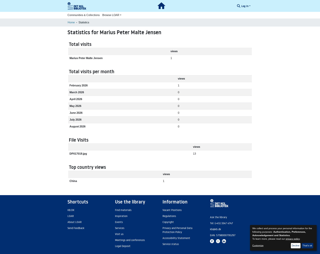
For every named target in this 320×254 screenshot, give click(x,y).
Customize (258, 245)
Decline (296, 245)
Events (119, 222)
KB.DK (71, 210)
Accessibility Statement (176, 238)
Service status (170, 244)
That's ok (307, 245)
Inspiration (121, 216)
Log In (244, 6)
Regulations (169, 216)
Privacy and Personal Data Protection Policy (177, 230)
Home (71, 22)
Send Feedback (76, 228)
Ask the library (218, 217)
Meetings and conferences (130, 240)
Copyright (168, 222)
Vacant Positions (172, 210)
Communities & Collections (84, 15)
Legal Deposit (122, 246)
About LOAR (75, 222)
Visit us (119, 234)
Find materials (123, 210)
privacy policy (293, 238)
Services (119, 228)
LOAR (71, 216)
